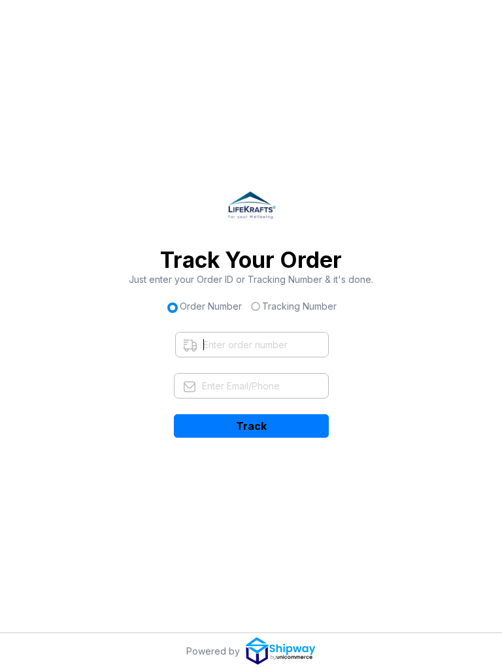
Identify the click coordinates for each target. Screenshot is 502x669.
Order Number (211, 306)
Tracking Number (299, 306)
